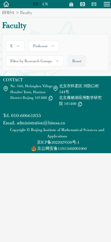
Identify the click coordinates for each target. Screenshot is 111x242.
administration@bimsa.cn (41, 123)
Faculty (26, 12)
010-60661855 (26, 115)
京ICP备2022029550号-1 (58, 142)
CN (45, 4)
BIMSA (8, 12)
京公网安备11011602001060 (62, 148)
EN (35, 4)
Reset (76, 60)
